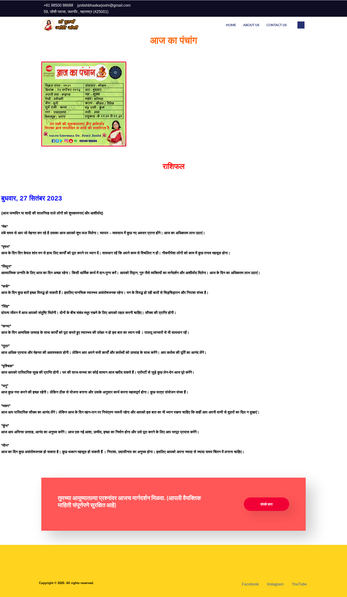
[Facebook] (280, 8)
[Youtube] (299, 8)
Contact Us (277, 25)
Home (231, 25)
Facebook (250, 584)
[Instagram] (290, 8)
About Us (251, 25)
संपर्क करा (266, 504)
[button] (301, 25)
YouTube (299, 584)
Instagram (275, 584)
